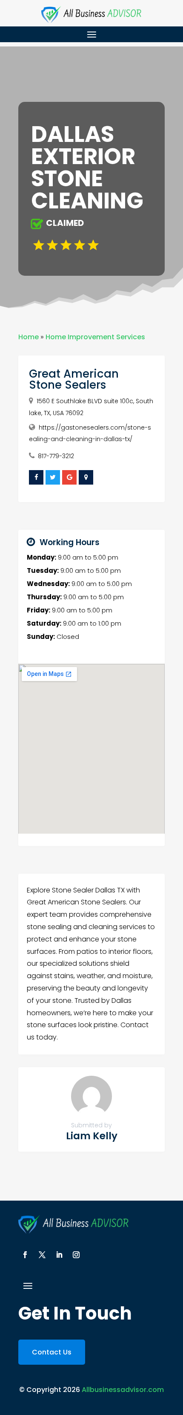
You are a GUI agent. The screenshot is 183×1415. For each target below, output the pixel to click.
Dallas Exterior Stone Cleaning (87, 167)
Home (28, 337)
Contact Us (51, 1352)
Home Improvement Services (95, 337)
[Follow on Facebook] (25, 1255)
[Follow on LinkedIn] (59, 1255)
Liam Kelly (91, 1136)
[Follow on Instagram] (76, 1255)
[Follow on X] (42, 1255)
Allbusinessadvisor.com (123, 1390)
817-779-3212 (56, 456)
